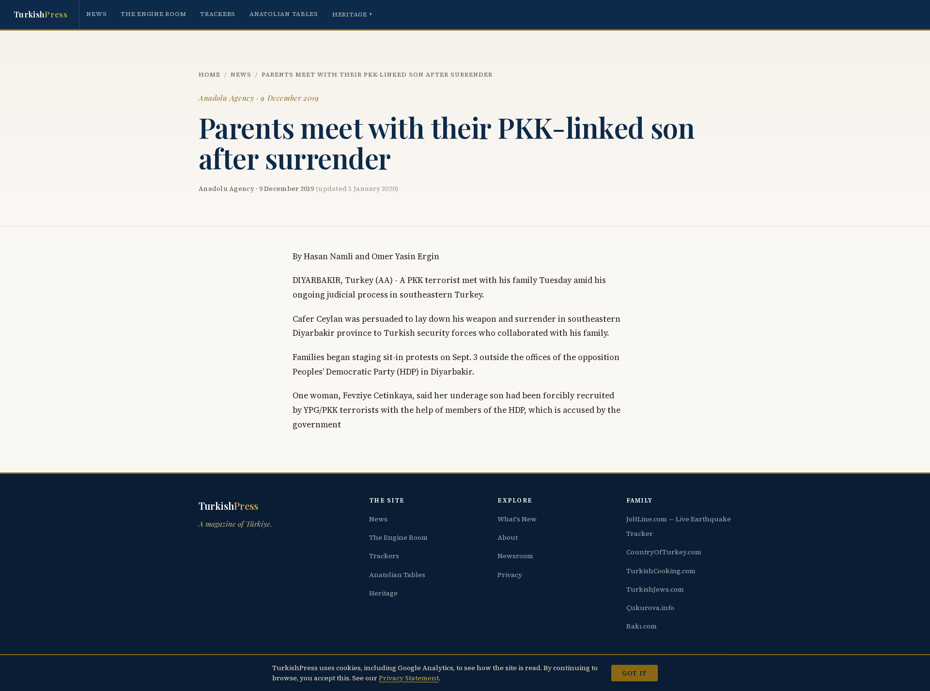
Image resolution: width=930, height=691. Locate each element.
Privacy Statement (409, 678)
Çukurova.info (650, 607)
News (96, 14)
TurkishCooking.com (661, 571)
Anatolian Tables (283, 14)
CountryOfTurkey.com (663, 552)
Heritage (352, 14)
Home (209, 74)
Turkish (40, 14)
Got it (634, 673)
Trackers (217, 14)
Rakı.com (641, 626)
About (507, 537)
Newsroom (515, 556)
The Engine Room (153, 14)
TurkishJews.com (655, 589)
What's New (517, 519)
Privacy (509, 575)
